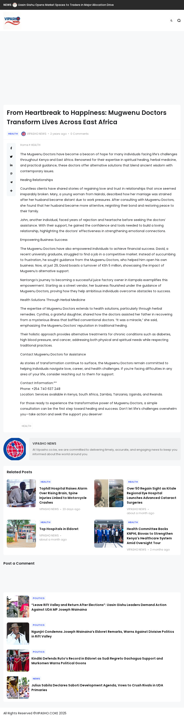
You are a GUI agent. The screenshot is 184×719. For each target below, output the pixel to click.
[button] (171, 20)
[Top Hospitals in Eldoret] (21, 534)
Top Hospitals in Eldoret (59, 529)
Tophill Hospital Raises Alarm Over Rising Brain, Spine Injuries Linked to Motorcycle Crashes (63, 495)
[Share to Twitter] (11, 157)
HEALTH (13, 133)
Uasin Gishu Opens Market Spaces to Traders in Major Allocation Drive (66, 5)
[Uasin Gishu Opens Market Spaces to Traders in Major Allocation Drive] (15, 5)
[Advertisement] (92, 68)
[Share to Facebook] (11, 148)
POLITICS (38, 598)
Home (24, 145)
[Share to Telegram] (11, 182)
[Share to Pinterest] (11, 174)
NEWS (7, 5)
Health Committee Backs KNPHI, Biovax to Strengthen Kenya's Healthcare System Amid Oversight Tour (150, 536)
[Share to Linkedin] (11, 165)
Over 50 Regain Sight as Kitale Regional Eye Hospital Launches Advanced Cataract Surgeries (151, 495)
